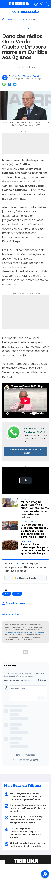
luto (7, 593)
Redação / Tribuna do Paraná (25, 76)
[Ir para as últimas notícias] (36, 4)
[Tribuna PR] (26, 861)
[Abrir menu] (4, 4)
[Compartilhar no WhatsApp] (4, 84)
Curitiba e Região (25, 12)
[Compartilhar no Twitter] (15, 84)
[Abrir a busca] (47, 4)
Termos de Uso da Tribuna (15, 632)
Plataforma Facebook (36, 632)
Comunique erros (15, 603)
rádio (17, 593)
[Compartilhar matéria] (41, 4)
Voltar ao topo (12, 614)
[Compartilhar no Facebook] (9, 84)
